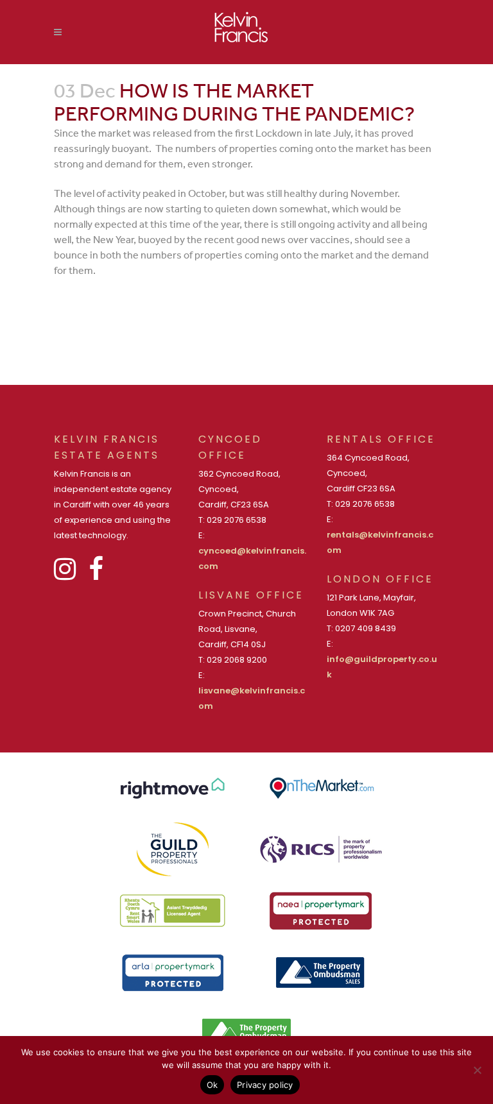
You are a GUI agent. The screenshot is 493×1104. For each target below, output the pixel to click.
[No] (477, 1070)
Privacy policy (265, 1085)
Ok (212, 1085)
